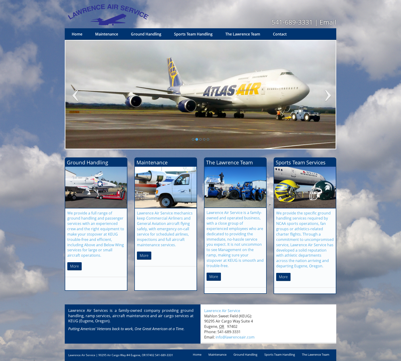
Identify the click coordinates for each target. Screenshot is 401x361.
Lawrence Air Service (222, 310)
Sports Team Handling (193, 34)
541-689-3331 (292, 22)
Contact (280, 34)
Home (77, 34)
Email (328, 22)
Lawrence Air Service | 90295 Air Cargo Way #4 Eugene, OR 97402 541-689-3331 (120, 355)
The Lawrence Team (242, 34)
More (74, 266)
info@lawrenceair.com (235, 337)
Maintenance (106, 34)
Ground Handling (146, 34)
